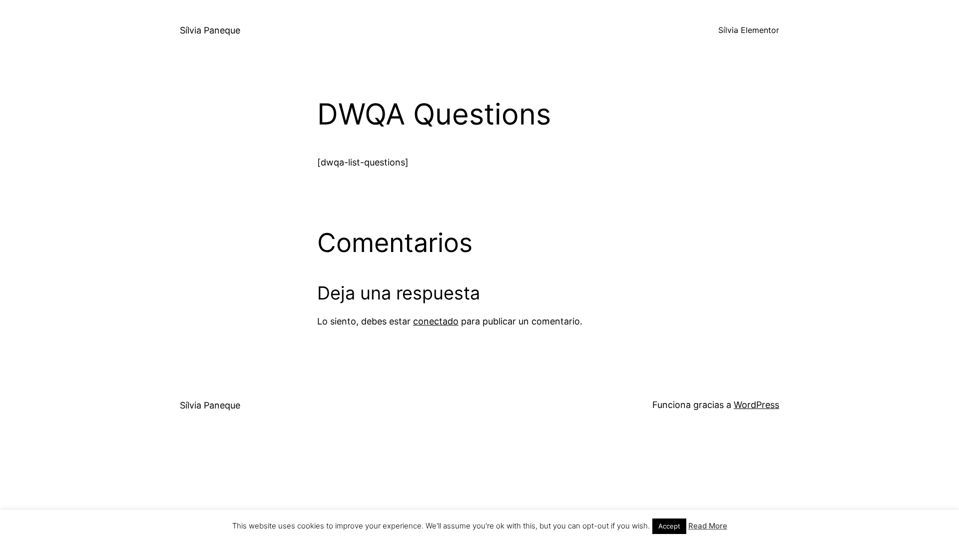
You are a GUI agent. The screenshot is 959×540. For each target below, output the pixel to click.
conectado (436, 321)
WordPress (756, 405)
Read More (707, 525)
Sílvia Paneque (210, 30)
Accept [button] (669, 526)
